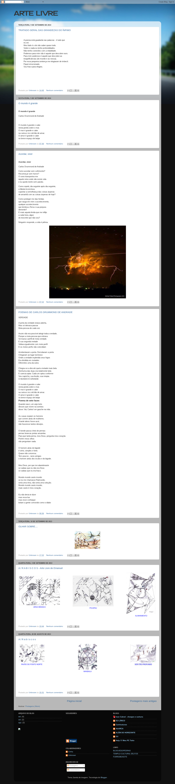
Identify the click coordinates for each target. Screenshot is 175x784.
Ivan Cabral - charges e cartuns (129, 717)
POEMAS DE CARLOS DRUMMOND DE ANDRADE (45, 312)
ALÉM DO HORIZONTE (125, 733)
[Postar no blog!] (71, 90)
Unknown (72, 755)
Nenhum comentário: (55, 90)
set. (19, 717)
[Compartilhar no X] (73, 90)
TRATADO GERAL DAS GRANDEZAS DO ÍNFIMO (44, 30)
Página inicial (74, 701)
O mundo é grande (28, 103)
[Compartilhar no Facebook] (75, 90)
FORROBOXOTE (120, 757)
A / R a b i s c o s (27, 639)
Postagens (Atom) (32, 706)
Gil (117, 736)
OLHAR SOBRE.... (28, 526)
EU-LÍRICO (120, 721)
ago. (20, 723)
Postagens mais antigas (143, 701)
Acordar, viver (25, 154)
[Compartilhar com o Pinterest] (78, 90)
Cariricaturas (121, 725)
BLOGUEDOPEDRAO (122, 751)
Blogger (104, 777)
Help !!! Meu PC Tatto (125, 740)
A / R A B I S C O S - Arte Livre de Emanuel (40, 568)
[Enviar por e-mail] (68, 90)
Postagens (73, 766)
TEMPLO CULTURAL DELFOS (125, 754)
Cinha (70, 752)
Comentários (74, 770)
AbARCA (119, 729)
